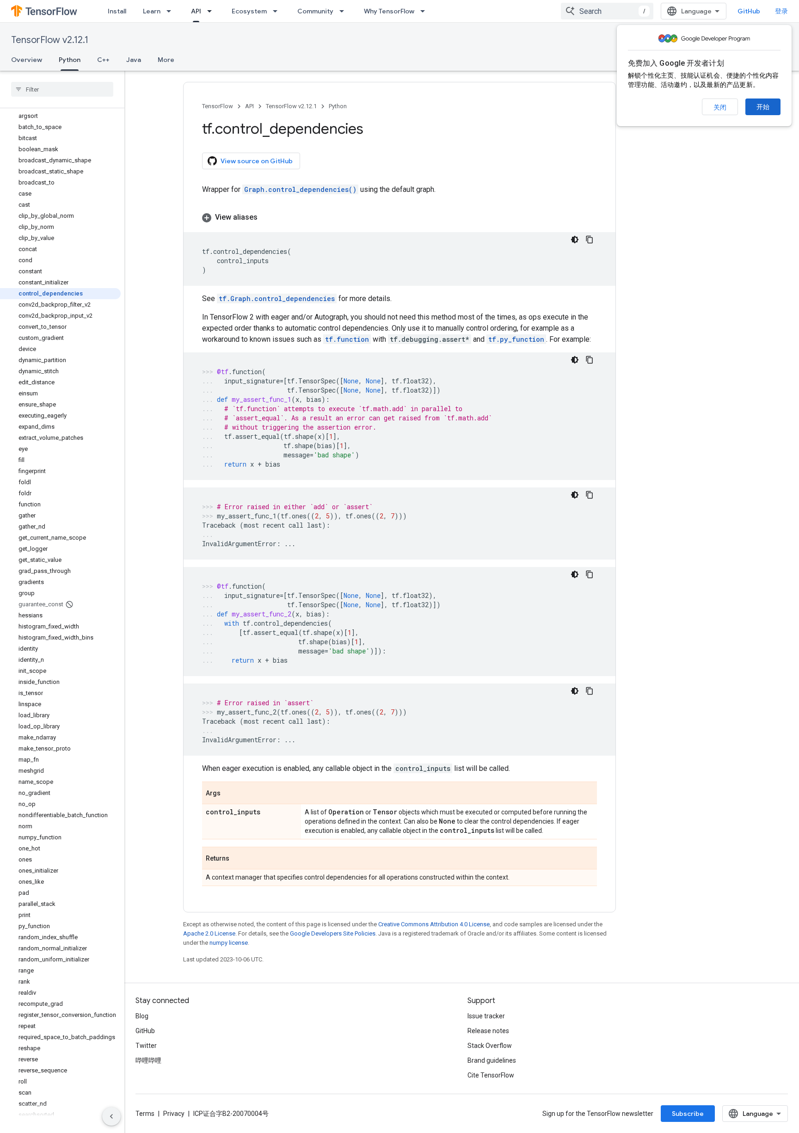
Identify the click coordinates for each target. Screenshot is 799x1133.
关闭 (719, 107)
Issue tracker (486, 1016)
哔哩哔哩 (148, 1060)
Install (117, 11)
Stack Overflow (489, 1045)
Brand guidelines (491, 1060)
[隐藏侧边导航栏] (111, 1116)
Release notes (488, 1030)
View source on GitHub (257, 161)
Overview (26, 59)
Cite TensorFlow (490, 1075)
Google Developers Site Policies (332, 933)
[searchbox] (62, 89)
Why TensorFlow (389, 11)
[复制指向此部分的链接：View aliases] (267, 217)
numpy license (228, 942)
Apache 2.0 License (209, 933)
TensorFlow (217, 106)
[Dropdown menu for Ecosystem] (278, 11)
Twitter (146, 1045)
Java (133, 59)
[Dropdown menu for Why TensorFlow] (425, 11)
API (196, 11)
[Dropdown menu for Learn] (171, 11)
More (166, 59)
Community (315, 11)
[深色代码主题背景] (574, 239)
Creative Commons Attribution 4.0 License (434, 924)
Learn (151, 11)
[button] (399, 217)
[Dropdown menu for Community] (344, 11)
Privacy (173, 1113)
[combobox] (607, 11)
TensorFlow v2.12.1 (49, 40)
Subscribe (688, 1113)
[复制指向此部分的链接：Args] (230, 793)
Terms (144, 1113)
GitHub (749, 11)
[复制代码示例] (589, 239)
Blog (141, 1016)
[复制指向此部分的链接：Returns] (238, 858)
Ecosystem (249, 11)
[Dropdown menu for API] (212, 11)
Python (69, 59)
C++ (103, 59)
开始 (762, 107)
